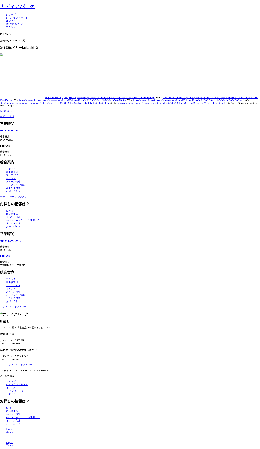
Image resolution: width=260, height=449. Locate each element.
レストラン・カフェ (17, 17)
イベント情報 (13, 217)
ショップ (11, 14)
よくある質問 (13, 188)
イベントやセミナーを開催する (23, 220)
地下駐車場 (12, 172)
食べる (9, 210)
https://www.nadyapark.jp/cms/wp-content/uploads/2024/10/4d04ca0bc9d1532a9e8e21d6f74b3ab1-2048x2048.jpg (54, 103)
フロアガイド (13, 175)
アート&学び (13, 226)
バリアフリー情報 (15, 184)
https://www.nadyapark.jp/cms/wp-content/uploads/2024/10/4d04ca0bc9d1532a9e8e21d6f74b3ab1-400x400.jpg (171, 103)
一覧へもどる (7, 116)
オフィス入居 (13, 223)
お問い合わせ (13, 191)
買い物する (12, 214)
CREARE (6, 256)
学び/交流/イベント (16, 24)
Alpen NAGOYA (10, 130)
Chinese (10, 432)
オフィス (11, 21)
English (9, 429)
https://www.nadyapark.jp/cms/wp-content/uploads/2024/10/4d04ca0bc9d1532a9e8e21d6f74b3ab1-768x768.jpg (72, 100)
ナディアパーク (17, 6)
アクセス (11, 27)
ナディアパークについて (13, 196)
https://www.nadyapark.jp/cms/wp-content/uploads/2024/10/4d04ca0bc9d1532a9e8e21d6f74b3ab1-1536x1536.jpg (188, 100)
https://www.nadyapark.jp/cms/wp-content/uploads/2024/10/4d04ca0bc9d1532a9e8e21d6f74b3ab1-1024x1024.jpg (100, 97)
